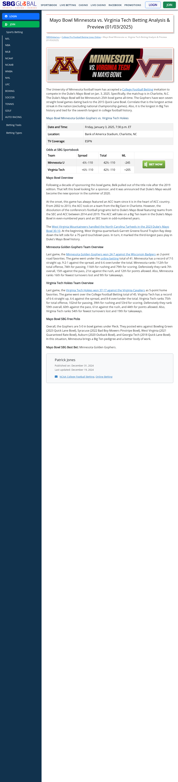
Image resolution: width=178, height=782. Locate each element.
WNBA (9, 71)
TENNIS (9, 104)
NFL (7, 38)
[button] (153, 5)
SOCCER (10, 97)
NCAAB (9, 64)
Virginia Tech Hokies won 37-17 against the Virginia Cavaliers (105, 290)
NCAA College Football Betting (77, 376)
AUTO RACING (13, 117)
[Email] (56, 376)
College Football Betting (137, 89)
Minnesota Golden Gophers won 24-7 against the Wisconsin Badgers (111, 254)
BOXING (9, 91)
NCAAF (9, 58)
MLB (7, 51)
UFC (7, 84)
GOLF (8, 110)
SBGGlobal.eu (53, 37)
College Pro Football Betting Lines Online (81, 37)
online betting (109, 258)
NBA (7, 45)
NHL (7, 77)
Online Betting (104, 376)
